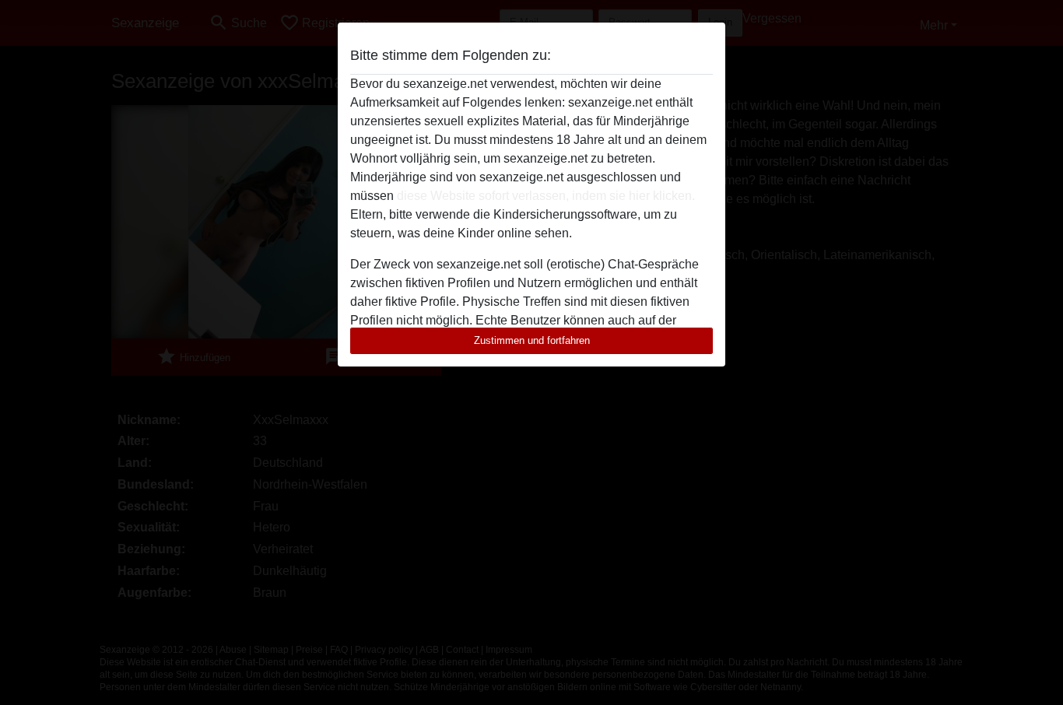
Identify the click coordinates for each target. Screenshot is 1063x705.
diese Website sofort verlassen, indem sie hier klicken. (546, 195)
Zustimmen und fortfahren (532, 340)
